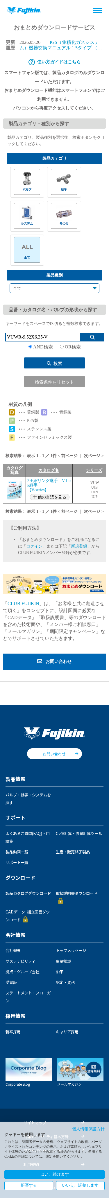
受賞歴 (11, 982)
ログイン (34, 546)
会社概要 (13, 950)
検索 (57, 363)
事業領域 (63, 961)
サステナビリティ (20, 961)
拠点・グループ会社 (22, 971)
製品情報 (15, 779)
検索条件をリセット (54, 382)
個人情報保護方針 (88, 1129)
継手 (64, 182)
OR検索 (72, 346)
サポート (15, 818)
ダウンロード (20, 878)
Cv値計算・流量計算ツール (79, 833)
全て (27, 250)
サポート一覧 (17, 862)
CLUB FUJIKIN (23, 603)
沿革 (59, 971)
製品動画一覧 (17, 852)
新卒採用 (13, 1032)
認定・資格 (65, 982)
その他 (64, 216)
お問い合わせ (54, 754)
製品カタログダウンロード (28, 893)
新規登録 (79, 546)
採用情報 (15, 1016)
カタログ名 (49, 470)
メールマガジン (69, 1084)
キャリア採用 (67, 1032)
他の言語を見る (51, 497)
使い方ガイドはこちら (59, 62)
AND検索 (43, 346)
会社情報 (15, 935)
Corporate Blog (18, 1084)
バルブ (27, 182)
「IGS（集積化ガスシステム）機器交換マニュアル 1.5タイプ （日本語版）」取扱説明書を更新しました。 (61, 47)
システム (27, 216)
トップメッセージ (71, 950)
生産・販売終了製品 (73, 852)
